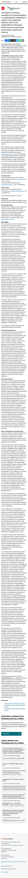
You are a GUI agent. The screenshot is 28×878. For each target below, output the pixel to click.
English (6, 872)
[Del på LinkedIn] (9, 40)
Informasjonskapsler (6, 866)
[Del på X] (11, 40)
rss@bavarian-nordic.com (17, 179)
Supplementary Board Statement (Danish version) (14, 706)
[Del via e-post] (23, 40)
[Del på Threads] (14, 40)
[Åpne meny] (16, 2)
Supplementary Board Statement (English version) (14, 709)
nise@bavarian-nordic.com (17, 191)
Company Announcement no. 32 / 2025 (14, 703)
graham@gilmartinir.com (7, 184)
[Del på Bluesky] (17, 40)
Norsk (2, 872)
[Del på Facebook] (6, 40)
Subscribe (5, 733)
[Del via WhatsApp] (20, 40)
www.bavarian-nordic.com (7, 154)
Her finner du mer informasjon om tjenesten (12, 845)
